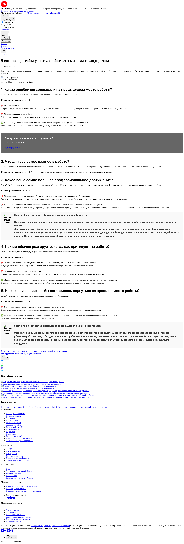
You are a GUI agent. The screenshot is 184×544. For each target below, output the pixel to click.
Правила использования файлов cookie (44, 13)
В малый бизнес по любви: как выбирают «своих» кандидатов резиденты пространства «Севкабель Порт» (46, 397)
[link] (5, 37)
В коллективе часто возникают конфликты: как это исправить (27, 388)
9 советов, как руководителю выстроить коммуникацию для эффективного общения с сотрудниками (44, 393)
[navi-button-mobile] (3, 51)
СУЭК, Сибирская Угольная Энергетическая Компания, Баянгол (79, 407)
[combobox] (11, 537)
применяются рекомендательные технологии (50, 526)
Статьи (4, 54)
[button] (4, 44)
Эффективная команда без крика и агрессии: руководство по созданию (31, 384)
